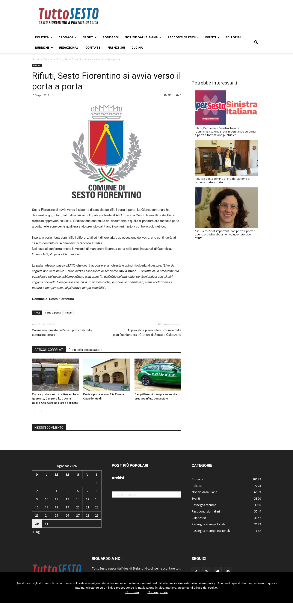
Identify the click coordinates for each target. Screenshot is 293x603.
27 (78, 515)
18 (56, 507)
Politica (42, 37)
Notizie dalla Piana (141, 37)
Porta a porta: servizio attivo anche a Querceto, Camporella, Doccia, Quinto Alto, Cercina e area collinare (55, 398)
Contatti (93, 47)
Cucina (137, 47)
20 (78, 507)
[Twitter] (217, 571)
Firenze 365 (116, 47)
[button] (256, 42)
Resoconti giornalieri (206, 511)
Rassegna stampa (204, 505)
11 (56, 499)
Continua (132, 592)
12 (67, 499)
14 (87, 499)
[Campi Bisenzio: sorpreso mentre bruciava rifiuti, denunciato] (157, 375)
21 (87, 507)
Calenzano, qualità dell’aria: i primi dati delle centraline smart (62, 332)
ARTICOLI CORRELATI (49, 349)
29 (96, 515)
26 (67, 515)
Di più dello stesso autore (85, 349)
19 (67, 507)
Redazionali (69, 47)
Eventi (210, 37)
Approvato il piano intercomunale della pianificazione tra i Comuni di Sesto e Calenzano (147, 332)
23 (37, 515)
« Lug (36, 532)
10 (46, 499)
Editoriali (234, 37)
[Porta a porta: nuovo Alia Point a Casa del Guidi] (106, 375)
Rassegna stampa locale (208, 524)
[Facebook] (196, 571)
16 (37, 507)
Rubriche (42, 47)
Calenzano (199, 518)
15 (96, 499)
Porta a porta (53, 312)
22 (96, 507)
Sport (88, 37)
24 (46, 515)
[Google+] (206, 571)
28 (87, 515)
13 (78, 499)
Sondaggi (111, 37)
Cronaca (66, 37)
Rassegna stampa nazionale (211, 531)
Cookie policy (158, 592)
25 (56, 515)
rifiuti (68, 312)
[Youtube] (228, 571)
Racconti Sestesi (182, 37)
